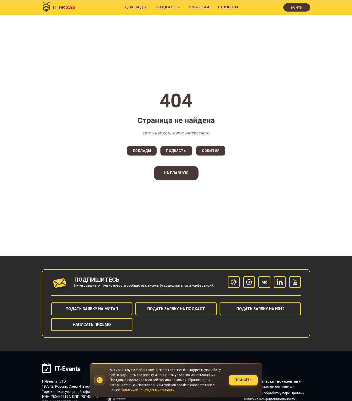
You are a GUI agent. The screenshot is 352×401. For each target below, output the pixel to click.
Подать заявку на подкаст (176, 308)
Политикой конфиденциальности (148, 390)
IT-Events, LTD (54, 381)
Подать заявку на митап (92, 308)
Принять (243, 380)
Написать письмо (92, 324)
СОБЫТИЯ (199, 7)
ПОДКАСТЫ (168, 7)
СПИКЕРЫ (228, 7)
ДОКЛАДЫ (136, 7)
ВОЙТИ (297, 7)
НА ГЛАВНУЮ (176, 173)
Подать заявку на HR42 (260, 308)
